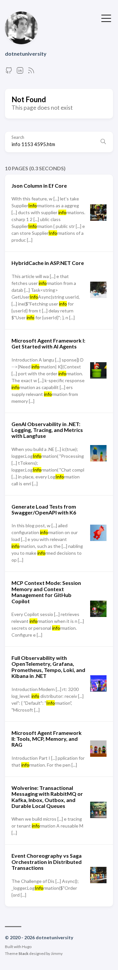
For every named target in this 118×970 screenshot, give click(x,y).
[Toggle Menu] (106, 17)
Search (17, 137)
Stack (23, 953)
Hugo (26, 946)
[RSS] (31, 72)
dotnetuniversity (26, 53)
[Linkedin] (20, 72)
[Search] (103, 142)
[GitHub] (9, 72)
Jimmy (57, 953)
